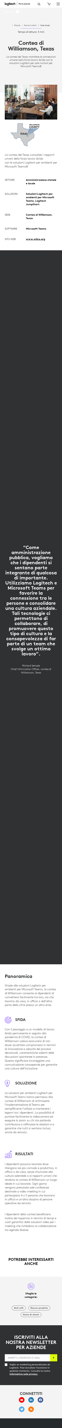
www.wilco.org (35, 239)
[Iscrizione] (53, 1357)
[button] (12, 12)
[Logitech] (19, 4)
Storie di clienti (30, 25)
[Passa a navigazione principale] (58, 4)
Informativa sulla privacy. (24, 1374)
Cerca (39, 4)
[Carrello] (48, 4)
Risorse (17, 25)
